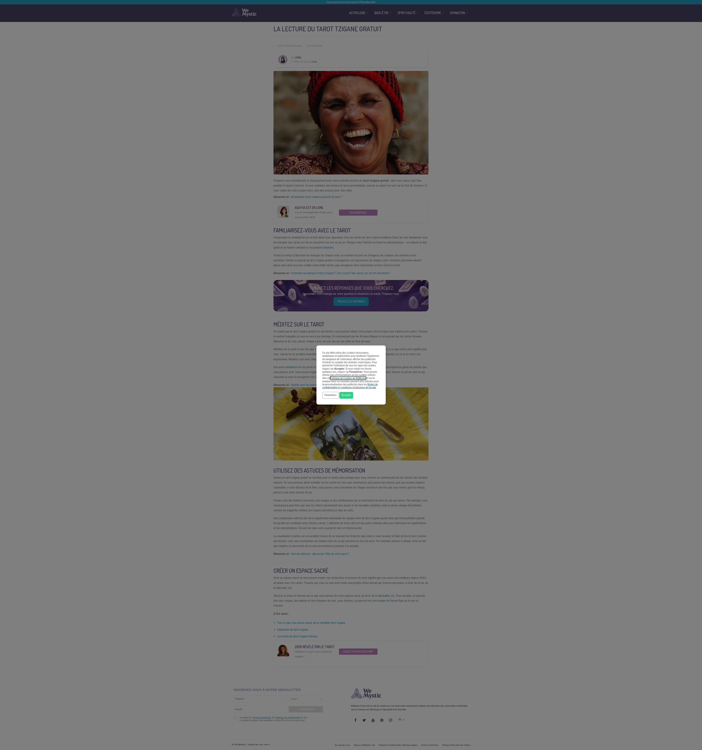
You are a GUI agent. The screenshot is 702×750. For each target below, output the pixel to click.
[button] (330, 395)
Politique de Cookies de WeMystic (348, 378)
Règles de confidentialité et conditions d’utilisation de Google (350, 386)
